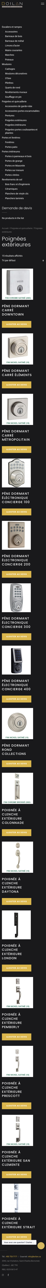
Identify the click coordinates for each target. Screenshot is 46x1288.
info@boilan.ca (34, 1256)
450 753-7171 (11, 1256)
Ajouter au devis (16, 324)
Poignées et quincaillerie (21, 228)
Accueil (5, 228)
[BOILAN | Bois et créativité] (12, 5)
